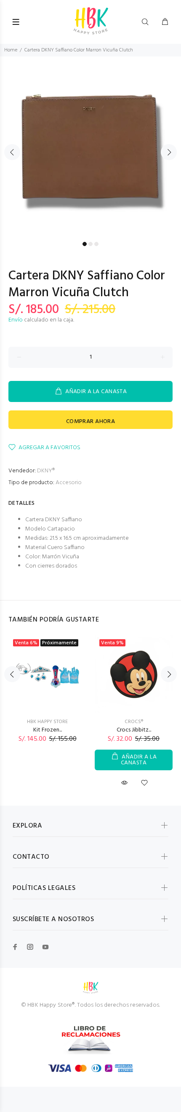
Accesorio (69, 483)
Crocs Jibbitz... (134, 730)
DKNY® (46, 471)
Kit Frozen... (47, 730)
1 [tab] (85, 244)
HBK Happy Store (47, 722)
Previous (12, 152)
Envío (15, 320)
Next (169, 152)
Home (10, 50)
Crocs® (134, 722)
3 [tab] (96, 244)
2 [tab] (90, 244)
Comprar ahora (90, 421)
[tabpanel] (90, 147)
